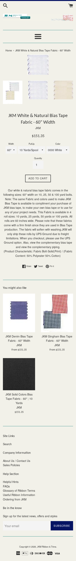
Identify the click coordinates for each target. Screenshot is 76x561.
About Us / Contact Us (16, 461)
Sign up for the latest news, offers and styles (30, 516)
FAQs (6, 486)
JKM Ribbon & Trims (46, 546)
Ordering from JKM (15, 499)
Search (7, 444)
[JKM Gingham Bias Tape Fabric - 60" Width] (57, 313)
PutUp (31, 143)
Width (11, 143)
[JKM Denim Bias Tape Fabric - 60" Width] (19, 313)
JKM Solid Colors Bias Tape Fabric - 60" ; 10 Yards (19, 398)
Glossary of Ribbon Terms (19, 490)
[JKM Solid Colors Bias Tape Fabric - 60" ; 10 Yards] (19, 374)
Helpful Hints (11, 482)
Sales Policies (11, 465)
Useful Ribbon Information (19, 495)
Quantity (38, 158)
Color (57, 143)
